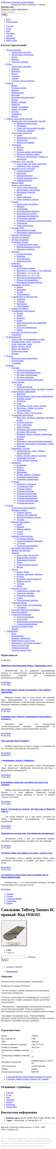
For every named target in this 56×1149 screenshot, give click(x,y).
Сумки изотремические (27, 624)
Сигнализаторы (24, 410)
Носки (14, 73)
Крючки (20, 439)
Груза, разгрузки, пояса (21, 344)
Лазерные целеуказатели (28, 216)
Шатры (20, 567)
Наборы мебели (24, 529)
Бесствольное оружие (26, 230)
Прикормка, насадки (20, 448)
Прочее (9, 356)
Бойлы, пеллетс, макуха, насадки (31, 455)
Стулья (20, 534)
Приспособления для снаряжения (31, 323)
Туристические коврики (27, 546)
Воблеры (21, 470)
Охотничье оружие (19, 242)
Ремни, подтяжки (19, 109)
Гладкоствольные (24, 254)
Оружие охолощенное (21, 235)
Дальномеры (22, 209)
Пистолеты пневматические (29, 278)
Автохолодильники (25, 617)
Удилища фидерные (25, 503)
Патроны (15, 251)
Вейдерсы (15, 71)
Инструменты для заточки (28, 190)
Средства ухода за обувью (22, 81)
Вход (8, 19)
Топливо (20, 519)
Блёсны (20, 467)
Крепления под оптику (27, 213)
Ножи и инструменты (21, 185)
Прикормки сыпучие (26, 458)
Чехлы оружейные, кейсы (28, 154)
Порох (19, 320)
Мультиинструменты (26, 192)
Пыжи (19, 330)
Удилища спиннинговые (28, 501)
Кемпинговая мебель (20, 522)
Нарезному (21, 173)
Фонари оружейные (25, 142)
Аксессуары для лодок (21, 52)
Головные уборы (18, 88)
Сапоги (14, 78)
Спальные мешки (19, 603)
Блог (8, 31)
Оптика (14, 202)
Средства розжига (19, 612)
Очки (19, 403)
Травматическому (24, 180)
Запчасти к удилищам (26, 484)
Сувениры (16, 363)
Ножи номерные (24, 197)
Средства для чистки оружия (24, 332)
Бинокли (20, 206)
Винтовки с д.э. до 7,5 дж (28, 275)
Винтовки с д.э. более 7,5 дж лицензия (34, 270)
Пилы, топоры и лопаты (27, 199)
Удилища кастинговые (27, 493)
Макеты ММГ (17, 183)
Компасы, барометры (20, 638)
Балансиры (21, 465)
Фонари (14, 353)
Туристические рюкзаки (27, 600)
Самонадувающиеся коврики (29, 541)
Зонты (19, 524)
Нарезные (21, 256)
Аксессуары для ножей (27, 187)
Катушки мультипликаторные (30, 380)
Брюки (14, 85)
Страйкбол (16, 334)
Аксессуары (22, 619)
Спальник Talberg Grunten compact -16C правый (27, 1079)
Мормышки (22, 472)
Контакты (10, 38)
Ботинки (15, 69)
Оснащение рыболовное (22, 415)
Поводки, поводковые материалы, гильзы (35, 444)
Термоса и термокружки (22, 626)
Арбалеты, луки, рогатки (22, 161)
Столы (20, 531)
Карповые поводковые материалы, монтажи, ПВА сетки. (32, 430)
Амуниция (16, 145)
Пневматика (16, 266)
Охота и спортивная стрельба (19, 119)
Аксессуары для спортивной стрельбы (28, 121)
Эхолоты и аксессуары (21, 650)
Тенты (19, 562)
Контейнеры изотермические (30, 621)
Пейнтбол (15, 263)
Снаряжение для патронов (23, 311)
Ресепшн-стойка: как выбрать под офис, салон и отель (26, 853)
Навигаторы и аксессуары (23, 640)
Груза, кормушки (24, 425)
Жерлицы (21, 394)
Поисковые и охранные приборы (26, 643)
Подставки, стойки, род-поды (30, 408)
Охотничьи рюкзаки (26, 595)
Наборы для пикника (20, 550)
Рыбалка (10, 365)
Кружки (20, 576)
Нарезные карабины (26, 249)
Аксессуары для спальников (29, 605)
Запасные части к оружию (23, 168)
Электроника (12, 631)
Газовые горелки (24, 512)
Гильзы (20, 313)
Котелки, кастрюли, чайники (29, 574)
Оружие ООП (17, 228)
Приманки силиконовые (27, 479)
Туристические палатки (27, 565)
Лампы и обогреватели (27, 515)
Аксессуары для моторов (22, 55)
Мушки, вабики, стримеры (29, 474)
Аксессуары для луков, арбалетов (31, 164)
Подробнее (6, 682)
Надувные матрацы (25, 538)
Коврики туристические (22, 536)
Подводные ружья (19, 351)
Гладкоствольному (25, 171)
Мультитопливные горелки (29, 517)
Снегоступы (22, 140)
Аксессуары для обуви (21, 66)
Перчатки (15, 104)
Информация (12, 971)
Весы (13, 633)
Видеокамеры (17, 636)
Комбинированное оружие (28, 247)
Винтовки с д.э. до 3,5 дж (28, 273)
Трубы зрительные (25, 225)
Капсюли (21, 318)
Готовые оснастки (25, 422)
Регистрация (11, 22)
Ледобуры (21, 401)
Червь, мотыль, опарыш (27, 460)
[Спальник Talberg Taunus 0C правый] (14, 945)
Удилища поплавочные (27, 498)
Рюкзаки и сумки (19, 588)
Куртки (14, 100)
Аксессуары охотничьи (21, 133)
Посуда (14, 569)
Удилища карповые (25, 491)
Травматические (24, 261)
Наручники (22, 304)
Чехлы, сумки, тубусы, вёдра (29, 413)
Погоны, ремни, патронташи (29, 152)
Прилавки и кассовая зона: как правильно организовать (27, 833)
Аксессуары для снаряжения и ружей (28, 339)
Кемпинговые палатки (27, 557)
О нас (8, 28)
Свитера (15, 111)
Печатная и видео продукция (24, 358)
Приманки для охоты (20, 285)
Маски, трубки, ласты (21, 346)
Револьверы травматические (29, 232)
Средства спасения (19, 62)
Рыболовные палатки (26, 560)
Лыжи (19, 135)
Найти (4, 15)
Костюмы (15, 95)
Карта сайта (11, 40)
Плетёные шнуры (24, 387)
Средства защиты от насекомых (25, 610)
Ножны (20, 149)
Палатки (15, 553)
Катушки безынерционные (29, 372)
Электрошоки (23, 306)
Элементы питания (20, 648)
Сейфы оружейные (19, 308)
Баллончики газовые (26, 268)
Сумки (20, 598)
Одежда (9, 83)
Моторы (15, 59)
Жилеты (15, 90)
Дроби (19, 315)
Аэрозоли (21, 299)
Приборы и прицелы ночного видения (34, 221)
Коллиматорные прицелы (28, 211)
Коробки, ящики (24, 398)
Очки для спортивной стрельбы (31, 128)
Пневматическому (25, 175)
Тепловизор (22, 223)
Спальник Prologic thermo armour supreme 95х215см (29, 1077)
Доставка (10, 33)
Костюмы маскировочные (23, 97)
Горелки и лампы (19, 510)
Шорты (14, 116)
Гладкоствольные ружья (27, 244)
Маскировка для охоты (27, 138)
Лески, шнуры (17, 382)
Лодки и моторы (13, 50)
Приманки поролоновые (28, 477)
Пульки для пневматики (27, 280)
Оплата (9, 36)
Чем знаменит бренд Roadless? (15, 741)
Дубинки (21, 301)
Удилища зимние (24, 489)
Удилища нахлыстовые (27, 496)
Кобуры (20, 147)
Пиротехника (17, 361)
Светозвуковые (23, 259)
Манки (20, 287)
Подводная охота (13, 337)
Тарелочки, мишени (26, 130)
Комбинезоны (17, 92)
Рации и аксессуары (20, 645)
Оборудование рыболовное (23, 391)
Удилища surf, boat (25, 486)
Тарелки (20, 584)
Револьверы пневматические (29, 282)
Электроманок (23, 294)
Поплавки (21, 446)
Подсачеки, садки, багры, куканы (31, 406)
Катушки (15, 368)
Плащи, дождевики (20, 107)
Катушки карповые (25, 377)
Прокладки (22, 325)
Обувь (9, 64)
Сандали (15, 76)
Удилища (15, 482)
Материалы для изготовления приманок (34, 441)
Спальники (22, 607)
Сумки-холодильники (21, 614)
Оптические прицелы (26, 218)
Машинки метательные (27, 123)
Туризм (9, 505)
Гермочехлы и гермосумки (28, 591)
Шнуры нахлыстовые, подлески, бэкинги (35, 389)
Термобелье (16, 114)
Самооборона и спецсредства (24, 296)
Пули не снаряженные (26, 327)
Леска (19, 384)
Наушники (21, 126)
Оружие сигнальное (20, 237)
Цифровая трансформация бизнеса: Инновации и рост (26, 665)
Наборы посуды (24, 581)
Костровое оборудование (22, 548)
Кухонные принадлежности (29, 579)
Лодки (14, 57)
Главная (9, 26)
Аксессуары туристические (23, 508)
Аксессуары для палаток (27, 555)
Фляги (19, 586)
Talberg (9, 903)
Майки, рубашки (18, 102)
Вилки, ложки (23, 572)
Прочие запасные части (27, 178)
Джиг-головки (23, 427)
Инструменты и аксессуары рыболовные (35, 396)
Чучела (20, 292)
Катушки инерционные (27, 375)
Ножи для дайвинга (20, 349)
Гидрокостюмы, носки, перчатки (26, 342)
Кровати (20, 527)
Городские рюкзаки (25, 593)
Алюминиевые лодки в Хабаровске (17, 760)
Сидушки (21, 543)
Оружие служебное (20, 240)
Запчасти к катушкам (26, 370)
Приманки (21, 289)
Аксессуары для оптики (27, 204)
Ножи (19, 194)
